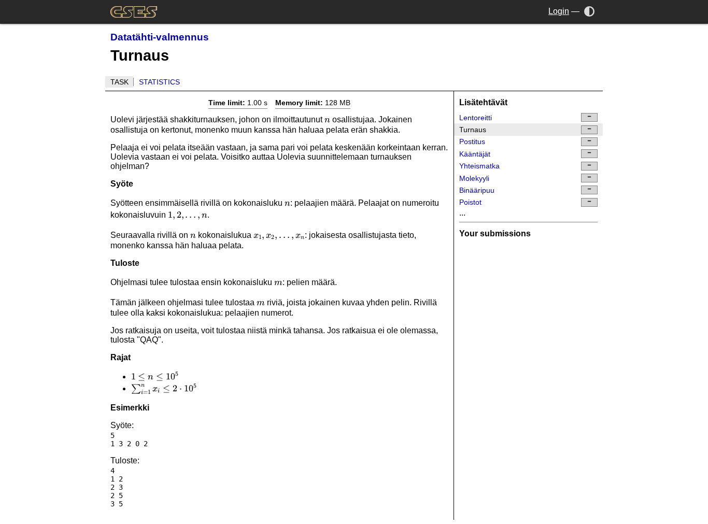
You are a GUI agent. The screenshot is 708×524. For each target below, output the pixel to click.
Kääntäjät (474, 154)
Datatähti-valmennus (159, 37)
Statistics (159, 82)
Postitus (472, 141)
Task (119, 82)
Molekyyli (474, 178)
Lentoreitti (475, 118)
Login (558, 11)
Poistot (470, 202)
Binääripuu (476, 190)
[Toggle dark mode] (590, 11)
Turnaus (472, 129)
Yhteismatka (479, 166)
